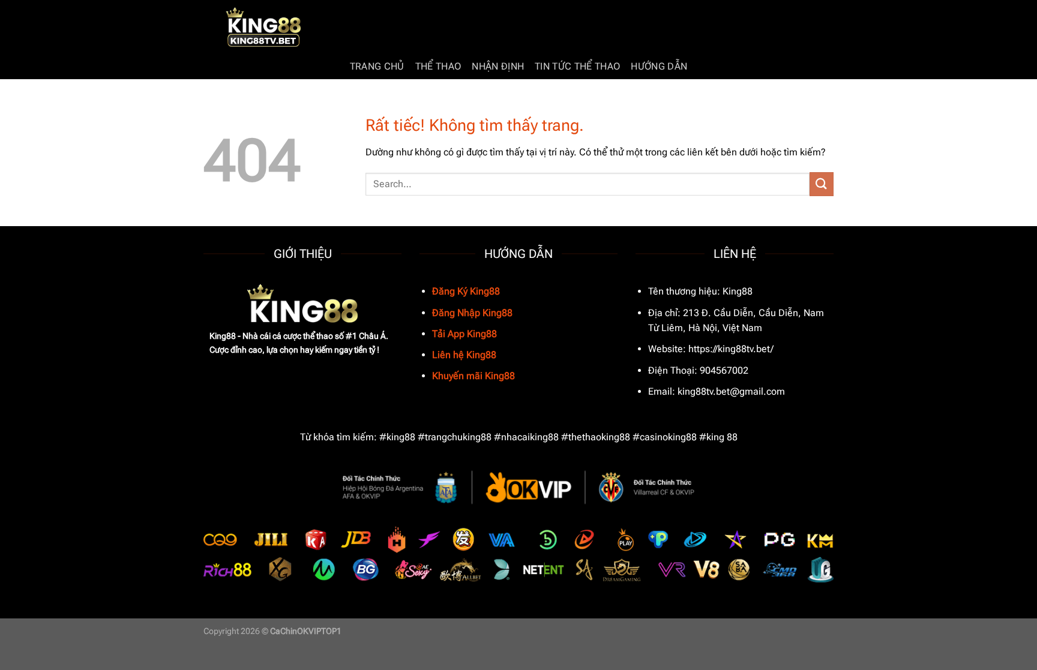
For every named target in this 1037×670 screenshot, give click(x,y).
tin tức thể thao (577, 66)
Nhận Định (498, 66)
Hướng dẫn (659, 66)
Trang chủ (377, 66)
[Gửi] (822, 184)
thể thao (438, 66)
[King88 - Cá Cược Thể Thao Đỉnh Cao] (263, 27)
